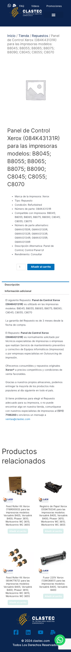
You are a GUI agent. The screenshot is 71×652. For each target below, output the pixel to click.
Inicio (11, 36)
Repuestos (40, 36)
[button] (53, 15)
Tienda (23, 36)
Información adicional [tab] (18, 291)
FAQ (21, 6)
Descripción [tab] (12, 284)
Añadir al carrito (41, 266)
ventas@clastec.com (17, 419)
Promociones (54, 6)
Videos (35, 6)
